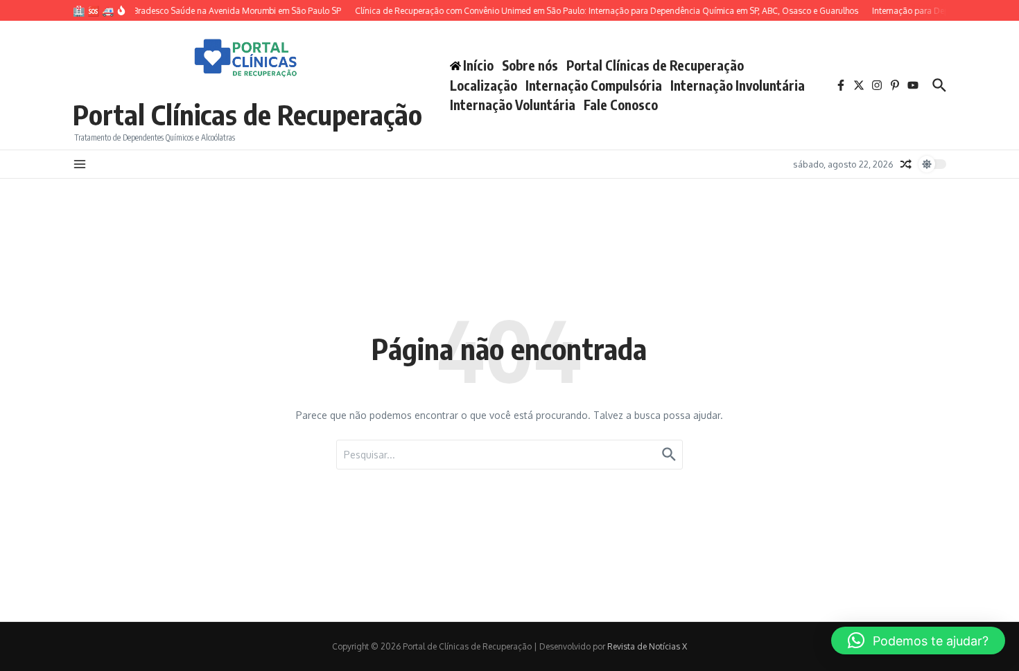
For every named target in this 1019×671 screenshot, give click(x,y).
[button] (918, 640)
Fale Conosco (621, 104)
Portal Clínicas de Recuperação (247, 114)
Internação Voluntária (512, 104)
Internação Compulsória (593, 85)
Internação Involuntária (737, 85)
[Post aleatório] (906, 164)
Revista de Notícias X (647, 646)
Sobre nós (530, 65)
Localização (483, 85)
